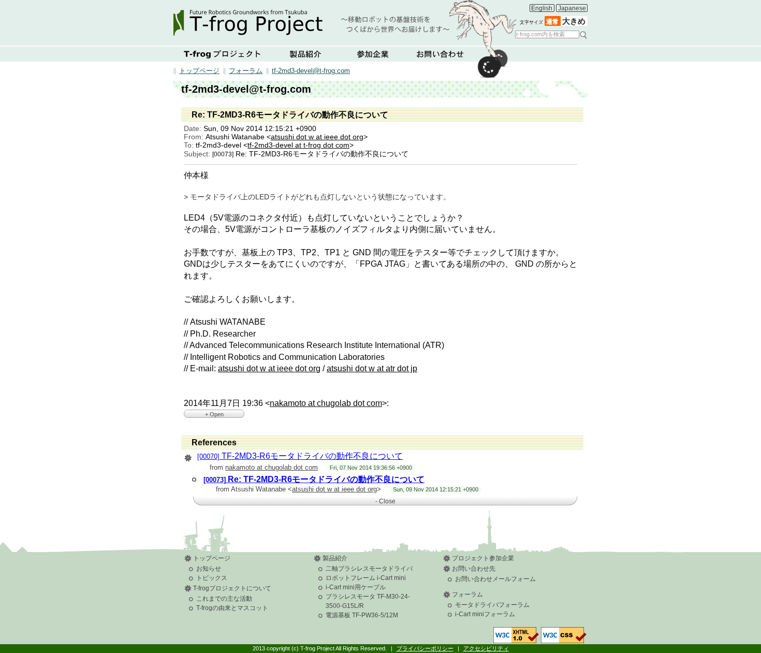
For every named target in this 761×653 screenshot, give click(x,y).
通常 (552, 21)
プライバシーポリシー (425, 648)
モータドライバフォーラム (492, 604)
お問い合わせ (440, 54)
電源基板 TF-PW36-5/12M (362, 615)
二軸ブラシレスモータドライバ (369, 568)
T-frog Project (345, 19)
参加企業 (372, 54)
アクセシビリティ (486, 648)
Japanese (572, 8)
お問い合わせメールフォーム (495, 579)
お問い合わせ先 (473, 568)
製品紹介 (305, 54)
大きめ (574, 21)
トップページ (199, 71)
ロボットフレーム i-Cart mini (366, 578)
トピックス (211, 578)
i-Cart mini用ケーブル (356, 587)
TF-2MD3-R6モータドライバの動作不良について (300, 456)
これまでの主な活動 (224, 598)
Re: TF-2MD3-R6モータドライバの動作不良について (314, 479)
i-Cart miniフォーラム (485, 614)
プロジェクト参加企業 (483, 558)
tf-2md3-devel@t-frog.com (311, 71)
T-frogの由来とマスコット (232, 608)
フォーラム (245, 71)
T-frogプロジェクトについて (222, 54)
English (541, 8)
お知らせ (208, 568)
